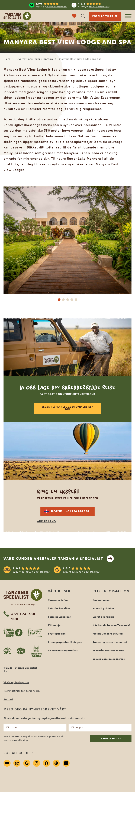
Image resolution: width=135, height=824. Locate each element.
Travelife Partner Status (108, 650)
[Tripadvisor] (16, 763)
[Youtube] (7, 763)
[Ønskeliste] (74, 16)
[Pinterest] (56, 763)
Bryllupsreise (57, 633)
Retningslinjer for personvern (22, 690)
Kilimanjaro (55, 625)
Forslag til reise (105, 16)
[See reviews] (67, 569)
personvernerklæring (16, 740)
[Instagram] (36, 763)
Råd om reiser (102, 600)
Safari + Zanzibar (59, 608)
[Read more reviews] (69, 5)
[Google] (26, 763)
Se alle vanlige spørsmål (109, 658)
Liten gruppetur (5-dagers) (65, 642)
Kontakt (8, 699)
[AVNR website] (21, 651)
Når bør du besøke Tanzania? (112, 625)
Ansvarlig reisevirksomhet (110, 642)
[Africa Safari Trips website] (13, 632)
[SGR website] (7, 651)
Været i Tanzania (103, 616)
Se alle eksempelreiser (63, 650)
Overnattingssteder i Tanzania (35, 58)
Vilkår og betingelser (16, 682)
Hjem (7, 58)
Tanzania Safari (58, 600)
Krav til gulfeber (103, 608)
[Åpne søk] (83, 16)
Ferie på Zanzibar (59, 616)
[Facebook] (46, 763)
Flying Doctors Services (108, 633)
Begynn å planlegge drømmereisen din (67, 408)
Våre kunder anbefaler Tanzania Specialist (53, 559)
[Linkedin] (66, 763)
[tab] (59, 299)
